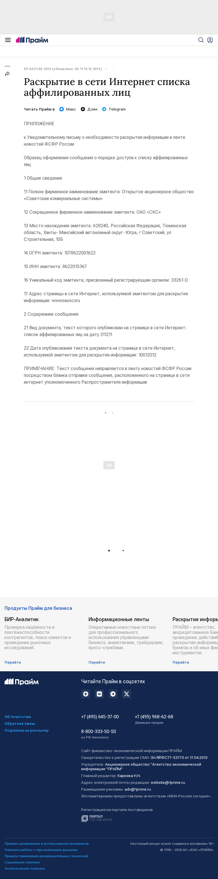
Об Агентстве (18, 716)
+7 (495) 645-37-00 (100, 716)
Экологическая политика (25, 868)
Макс (71, 109)
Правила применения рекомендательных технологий (46, 856)
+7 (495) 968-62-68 (154, 719)
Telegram (117, 109)
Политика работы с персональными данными (41, 850)
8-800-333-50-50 (98, 734)
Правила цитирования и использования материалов (47, 844)
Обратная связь (20, 723)
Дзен (92, 109)
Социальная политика (22, 862)
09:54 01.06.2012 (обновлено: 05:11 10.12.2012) (63, 69)
